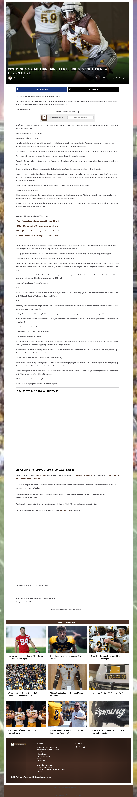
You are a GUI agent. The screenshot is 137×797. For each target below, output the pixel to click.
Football (32, 602)
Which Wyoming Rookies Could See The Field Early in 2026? (107, 731)
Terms (39, 758)
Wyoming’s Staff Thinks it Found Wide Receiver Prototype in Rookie (23, 694)
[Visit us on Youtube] (85, 747)
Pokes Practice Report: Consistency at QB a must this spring (38, 221)
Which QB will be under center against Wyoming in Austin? (38, 231)
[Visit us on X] (81, 747)
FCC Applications (42, 754)
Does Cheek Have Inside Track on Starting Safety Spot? (67, 657)
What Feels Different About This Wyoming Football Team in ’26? (25, 731)
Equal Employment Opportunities (47, 747)
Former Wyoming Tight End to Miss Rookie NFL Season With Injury (25, 657)
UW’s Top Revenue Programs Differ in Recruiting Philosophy (106, 657)
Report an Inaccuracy (43, 756)
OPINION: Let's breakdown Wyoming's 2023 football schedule (38, 236)
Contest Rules (41, 760)
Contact (39, 771)
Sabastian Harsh (29, 598)
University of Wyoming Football (45, 598)
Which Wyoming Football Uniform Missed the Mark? (66, 694)
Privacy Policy (41, 763)
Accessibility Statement (44, 765)
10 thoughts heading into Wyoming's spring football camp (37, 226)
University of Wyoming (84, 475)
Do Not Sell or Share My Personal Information (51, 769)
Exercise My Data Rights (44, 767)
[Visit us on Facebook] (77, 747)
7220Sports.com (40, 475)
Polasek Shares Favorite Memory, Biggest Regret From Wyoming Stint (67, 731)
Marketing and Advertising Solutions (48, 749)
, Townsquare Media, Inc (31, 777)
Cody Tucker (15, 78)
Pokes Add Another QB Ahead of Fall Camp (109, 693)
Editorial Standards (43, 752)
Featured (27, 602)
